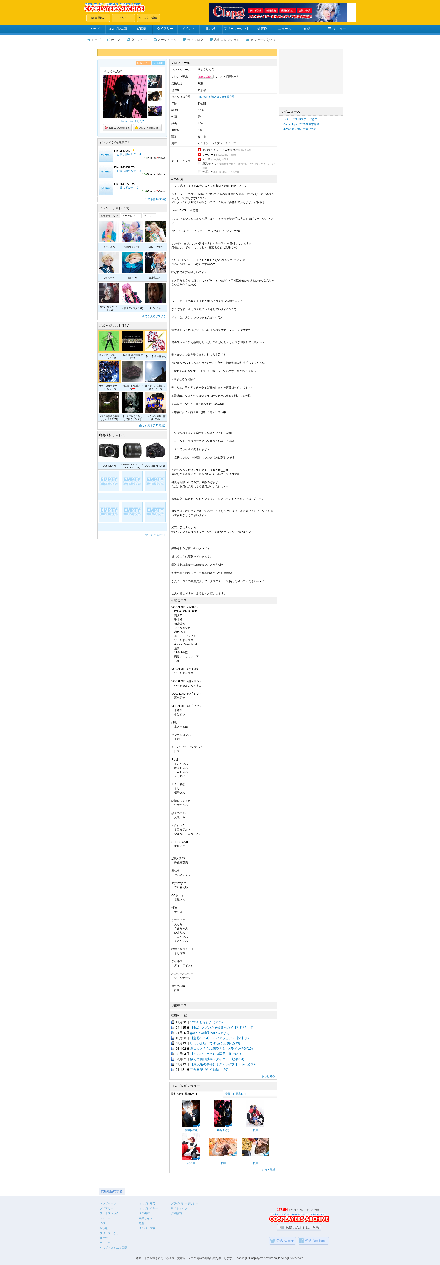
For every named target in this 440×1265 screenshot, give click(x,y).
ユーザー (149, 216)
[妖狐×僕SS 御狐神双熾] (191, 1126)
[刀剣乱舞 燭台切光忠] (223, 1126)
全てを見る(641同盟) (152, 425)
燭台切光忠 (223, 1130)
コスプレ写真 (117, 28)
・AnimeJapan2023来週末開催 (300, 124)
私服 (255, 1130)
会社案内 (176, 1213)
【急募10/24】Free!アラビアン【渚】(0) (219, 1038)
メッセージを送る (263, 40)
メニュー (339, 29)
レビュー (105, 1218)
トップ (94, 28)
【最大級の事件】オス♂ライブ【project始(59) (223, 1064)
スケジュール (167, 40)
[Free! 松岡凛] (191, 1159)
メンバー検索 (147, 1228)
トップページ (108, 1203)
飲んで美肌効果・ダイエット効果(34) (217, 1059)
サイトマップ (179, 1208)
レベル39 (158, 63)
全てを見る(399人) (153, 316)
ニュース (284, 28)
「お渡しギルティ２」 (128, 187)
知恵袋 (262, 28)
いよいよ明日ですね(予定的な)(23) (215, 1043)
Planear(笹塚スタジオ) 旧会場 (216, 96)
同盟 (306, 28)
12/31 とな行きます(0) (206, 1022)
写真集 (141, 28)
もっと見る (268, 1076)
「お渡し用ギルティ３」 (129, 171)
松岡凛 (191, 1163)
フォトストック (109, 1213)
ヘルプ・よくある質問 (113, 1247)
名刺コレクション (227, 40)
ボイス (116, 40)
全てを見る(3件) (155, 535)
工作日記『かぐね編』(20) (209, 1069)
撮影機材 (144, 1213)
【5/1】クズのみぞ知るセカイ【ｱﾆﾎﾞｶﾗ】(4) (221, 1027)
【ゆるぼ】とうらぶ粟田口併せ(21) (215, 1054)
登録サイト (145, 1218)
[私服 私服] (255, 1126)
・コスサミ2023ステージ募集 (299, 119)
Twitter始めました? (132, 121)
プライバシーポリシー (184, 1203)
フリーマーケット (237, 28)
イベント (188, 28)
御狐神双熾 (191, 1130)
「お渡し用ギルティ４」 (129, 154)
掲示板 (211, 28)
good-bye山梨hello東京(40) (210, 1033)
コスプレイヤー (131, 216)
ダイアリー (165, 28)
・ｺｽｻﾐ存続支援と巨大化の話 (298, 129)
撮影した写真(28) (235, 1093)
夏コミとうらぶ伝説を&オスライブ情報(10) (221, 1048)
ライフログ (195, 40)
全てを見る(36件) (155, 199)
